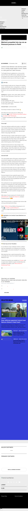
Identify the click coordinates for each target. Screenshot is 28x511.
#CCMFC (11, 114)
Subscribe (6, 292)
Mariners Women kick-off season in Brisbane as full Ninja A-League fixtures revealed (18, 334)
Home (2, 40)
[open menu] (1, 17)
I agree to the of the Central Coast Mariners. (13, 286)
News (7, 40)
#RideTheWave (22, 114)
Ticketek (22, 260)
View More (24, 300)
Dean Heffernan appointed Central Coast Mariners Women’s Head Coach (13, 321)
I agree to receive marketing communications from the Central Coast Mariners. (15, 288)
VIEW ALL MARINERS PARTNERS (14, 469)
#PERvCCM (16, 114)
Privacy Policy (12, 285)
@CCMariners (16, 196)
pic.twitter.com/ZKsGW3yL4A (12, 207)
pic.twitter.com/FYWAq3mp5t (9, 115)
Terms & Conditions (19, 496)
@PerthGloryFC (5, 196)
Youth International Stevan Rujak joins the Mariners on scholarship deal (19, 342)
